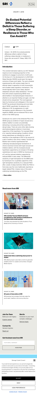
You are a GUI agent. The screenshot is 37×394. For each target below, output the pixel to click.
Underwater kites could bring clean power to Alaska (18, 256)
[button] (34, 360)
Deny (18, 383)
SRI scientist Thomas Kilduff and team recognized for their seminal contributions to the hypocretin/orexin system (18, 217)
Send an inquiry (24, 322)
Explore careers (7, 319)
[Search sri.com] (29, 4)
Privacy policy (22, 391)
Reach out (5, 331)
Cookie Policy (13, 391)
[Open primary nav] (33, 4)
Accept (18, 378)
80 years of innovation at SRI (13, 294)
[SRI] (7, 4)
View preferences (18, 387)
